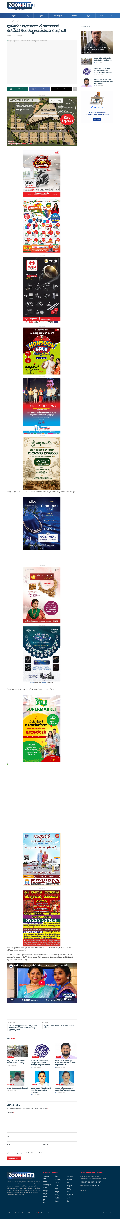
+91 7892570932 (85, 1182)
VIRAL (45, 1178)
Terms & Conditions (108, 1213)
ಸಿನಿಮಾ (68, 1198)
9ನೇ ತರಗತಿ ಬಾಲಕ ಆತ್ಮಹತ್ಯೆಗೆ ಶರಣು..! (17, 1088)
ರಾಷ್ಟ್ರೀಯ (41, 15)
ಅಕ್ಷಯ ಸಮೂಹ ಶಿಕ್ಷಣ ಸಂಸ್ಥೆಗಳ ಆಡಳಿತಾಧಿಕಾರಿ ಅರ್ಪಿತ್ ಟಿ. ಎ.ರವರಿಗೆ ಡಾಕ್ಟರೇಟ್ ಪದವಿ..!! (65, 1063)
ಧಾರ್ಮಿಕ (57, 1182)
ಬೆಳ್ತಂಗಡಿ (57, 1201)
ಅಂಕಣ (45, 1181)
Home (8, 21)
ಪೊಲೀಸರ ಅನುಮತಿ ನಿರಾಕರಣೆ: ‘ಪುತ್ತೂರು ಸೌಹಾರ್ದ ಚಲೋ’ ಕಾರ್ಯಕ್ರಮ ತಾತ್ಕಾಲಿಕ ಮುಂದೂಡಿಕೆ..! (41, 1063)
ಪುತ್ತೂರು (17, 21)
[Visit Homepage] (21, 6)
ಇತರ (101, 15)
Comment (10, 1112)
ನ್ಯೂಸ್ (13, 15)
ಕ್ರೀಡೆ (44, 1203)
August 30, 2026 (11, 1065)
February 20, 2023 (11, 35)
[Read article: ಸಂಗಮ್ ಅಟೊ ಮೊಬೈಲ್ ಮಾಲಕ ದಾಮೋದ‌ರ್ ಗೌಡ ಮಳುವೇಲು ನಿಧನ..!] (66, 1078)
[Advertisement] (79, 6)
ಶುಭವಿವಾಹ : (70, 1195)
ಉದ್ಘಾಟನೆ (45, 1193)
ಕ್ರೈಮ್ (88, 15)
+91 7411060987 (96, 1182)
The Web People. (45, 1213)
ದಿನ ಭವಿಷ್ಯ (57, 1179)
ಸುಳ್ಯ (68, 1201)
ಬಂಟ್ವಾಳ (57, 1195)
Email (9, 1144)
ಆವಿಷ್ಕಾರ (45, 1190)
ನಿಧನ (56, 1185)
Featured (11, 1056)
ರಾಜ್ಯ (27, 15)
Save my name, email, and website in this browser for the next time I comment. (32, 1153)
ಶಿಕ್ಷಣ (68, 1191)
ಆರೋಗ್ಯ (45, 1187)
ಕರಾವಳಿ (45, 1196)
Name (9, 1136)
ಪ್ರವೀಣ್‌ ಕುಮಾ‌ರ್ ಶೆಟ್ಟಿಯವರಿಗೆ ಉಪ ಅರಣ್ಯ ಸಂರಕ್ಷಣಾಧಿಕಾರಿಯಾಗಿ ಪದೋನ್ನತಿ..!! (41, 1090)
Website (45, 1144)
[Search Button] (111, 15)
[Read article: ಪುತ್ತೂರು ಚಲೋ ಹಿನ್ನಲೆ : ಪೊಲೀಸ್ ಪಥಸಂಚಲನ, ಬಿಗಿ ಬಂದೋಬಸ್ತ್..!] (17, 1051)
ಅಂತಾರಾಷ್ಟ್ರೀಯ (58, 15)
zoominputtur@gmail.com (91, 1185)
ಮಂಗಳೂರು (70, 1176)
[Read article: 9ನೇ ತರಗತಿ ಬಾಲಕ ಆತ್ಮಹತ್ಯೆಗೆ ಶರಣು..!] (17, 1078)
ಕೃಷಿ (44, 1199)
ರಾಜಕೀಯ (74, 15)
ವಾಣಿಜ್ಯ (68, 1188)
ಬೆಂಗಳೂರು (58, 1198)
